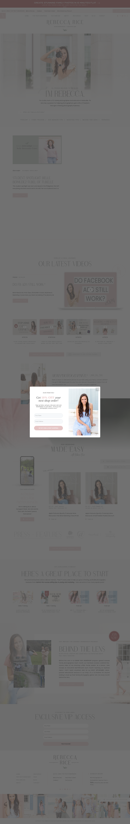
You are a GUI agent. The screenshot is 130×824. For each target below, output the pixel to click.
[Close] (97, 389)
